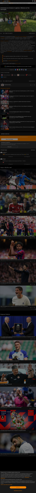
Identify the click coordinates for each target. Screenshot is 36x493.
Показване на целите (18, 490)
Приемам (18, 487)
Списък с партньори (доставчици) (6, 484)
